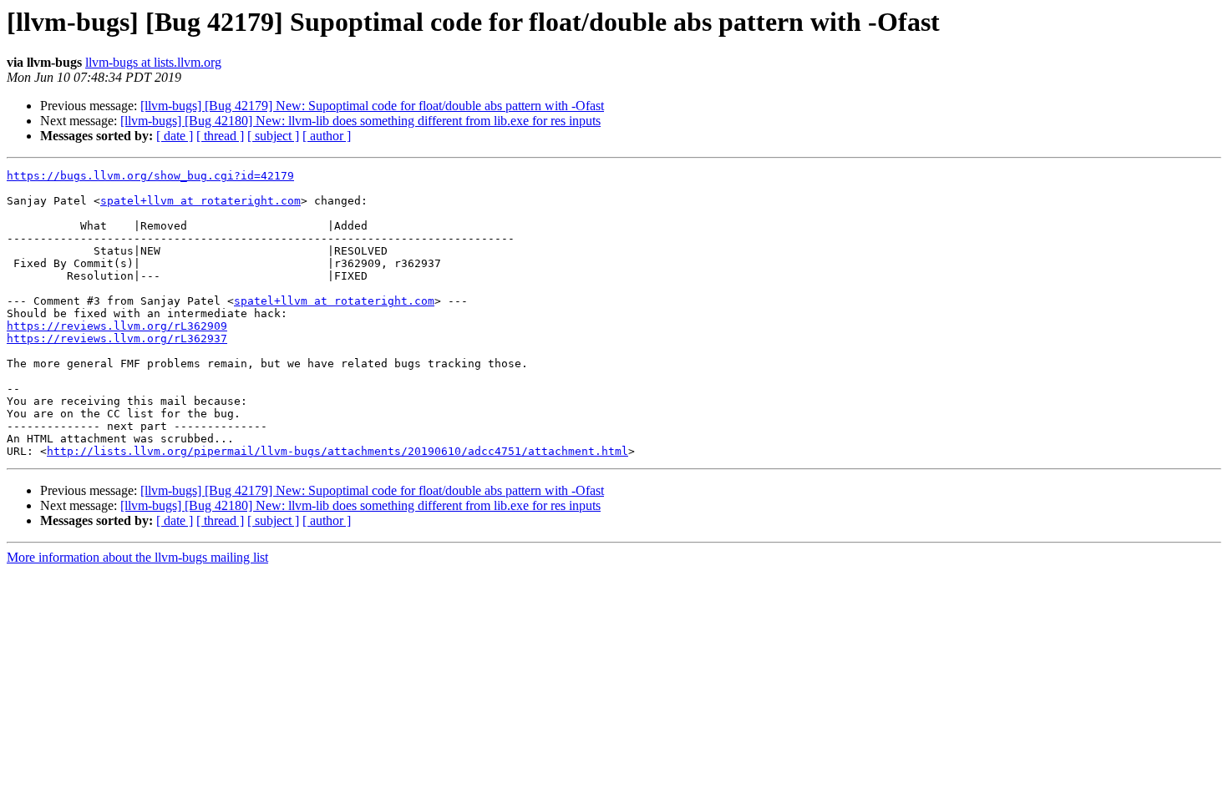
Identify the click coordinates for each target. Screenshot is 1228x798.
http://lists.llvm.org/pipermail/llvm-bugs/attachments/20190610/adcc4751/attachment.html (337, 451)
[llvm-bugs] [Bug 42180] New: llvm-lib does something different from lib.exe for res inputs (360, 121)
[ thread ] (220, 136)
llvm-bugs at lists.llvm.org (153, 62)
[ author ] (326, 136)
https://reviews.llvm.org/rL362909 (117, 326)
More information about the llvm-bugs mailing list (137, 557)
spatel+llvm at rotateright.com (200, 200)
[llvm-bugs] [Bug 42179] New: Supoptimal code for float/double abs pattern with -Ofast (372, 105)
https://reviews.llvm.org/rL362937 (117, 338)
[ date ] (174, 136)
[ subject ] (273, 136)
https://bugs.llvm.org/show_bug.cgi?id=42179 (150, 175)
